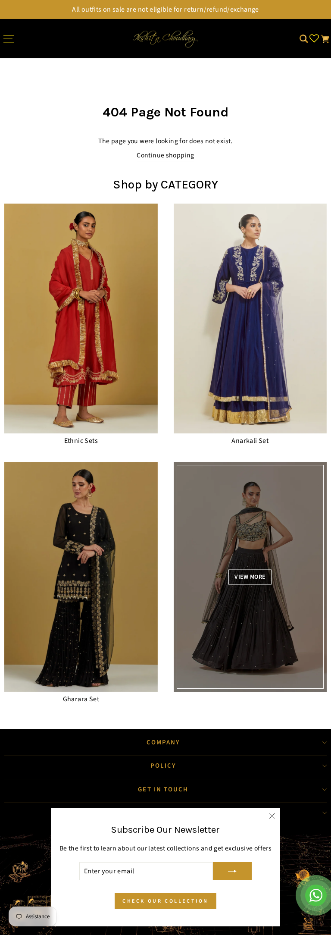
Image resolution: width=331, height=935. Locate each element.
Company (164, 742)
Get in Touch (163, 789)
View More (249, 576)
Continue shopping (165, 155)
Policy (163, 765)
